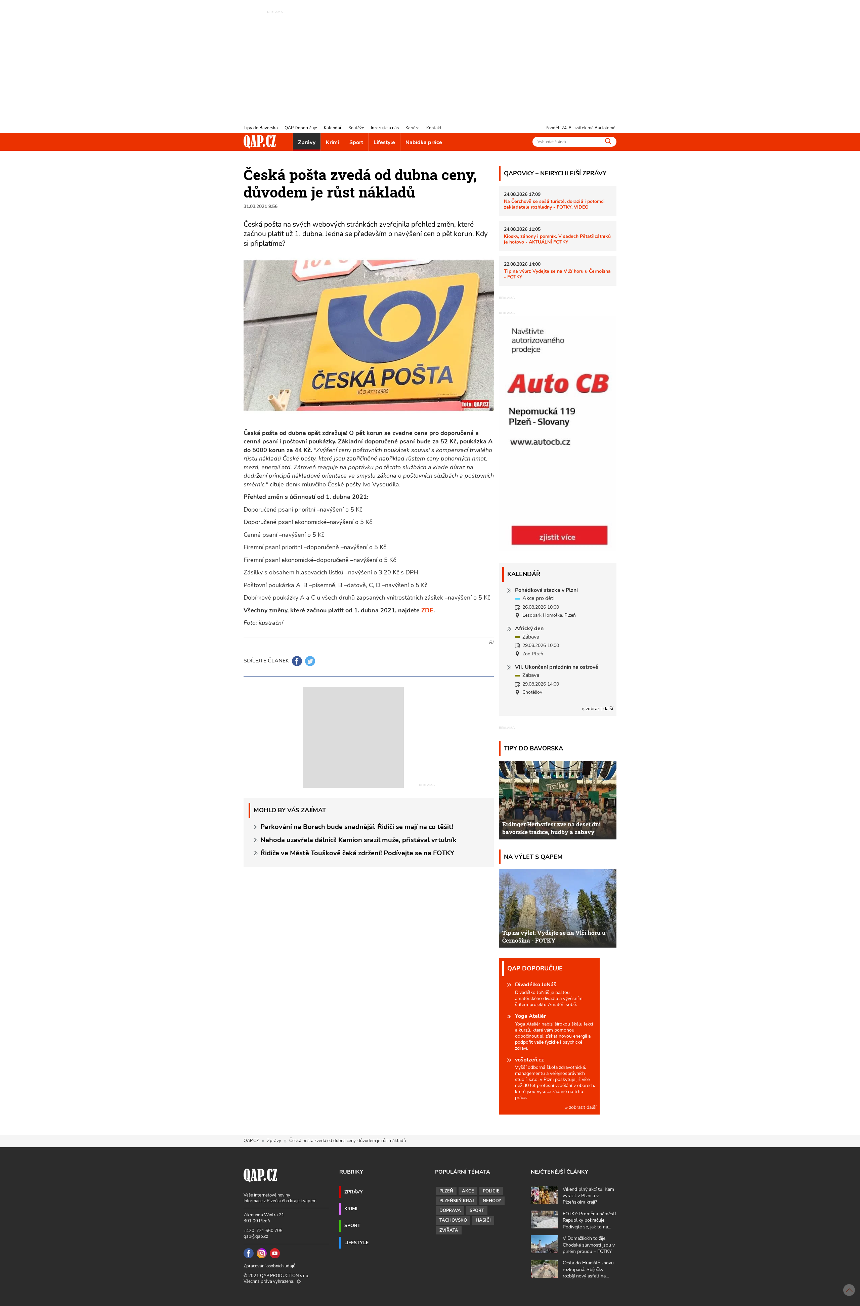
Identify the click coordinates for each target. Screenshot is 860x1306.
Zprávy (306, 142)
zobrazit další (599, 708)
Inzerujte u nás (385, 128)
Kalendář (333, 128)
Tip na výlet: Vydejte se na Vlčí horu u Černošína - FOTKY (557, 274)
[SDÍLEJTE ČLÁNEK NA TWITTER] (310, 661)
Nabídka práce (423, 142)
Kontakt (434, 128)
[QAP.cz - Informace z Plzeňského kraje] (260, 141)
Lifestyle (384, 142)
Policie (491, 1191)
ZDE (427, 610)
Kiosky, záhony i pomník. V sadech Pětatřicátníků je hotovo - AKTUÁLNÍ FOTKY (557, 239)
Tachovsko (453, 1220)
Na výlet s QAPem (533, 857)
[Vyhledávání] (608, 141)
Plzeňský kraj (456, 1201)
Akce (468, 1191)
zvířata (448, 1230)
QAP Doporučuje (301, 128)
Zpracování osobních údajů (269, 1266)
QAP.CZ (251, 1141)
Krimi (332, 142)
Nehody (492, 1201)
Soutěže (356, 128)
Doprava (450, 1211)
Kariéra (412, 128)
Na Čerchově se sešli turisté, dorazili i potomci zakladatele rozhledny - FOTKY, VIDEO (554, 204)
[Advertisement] (430, 62)
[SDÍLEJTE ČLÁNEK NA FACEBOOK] (297, 661)
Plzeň (446, 1191)
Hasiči (483, 1220)
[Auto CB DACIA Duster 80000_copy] (557, 549)
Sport (356, 142)
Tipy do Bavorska (261, 128)
